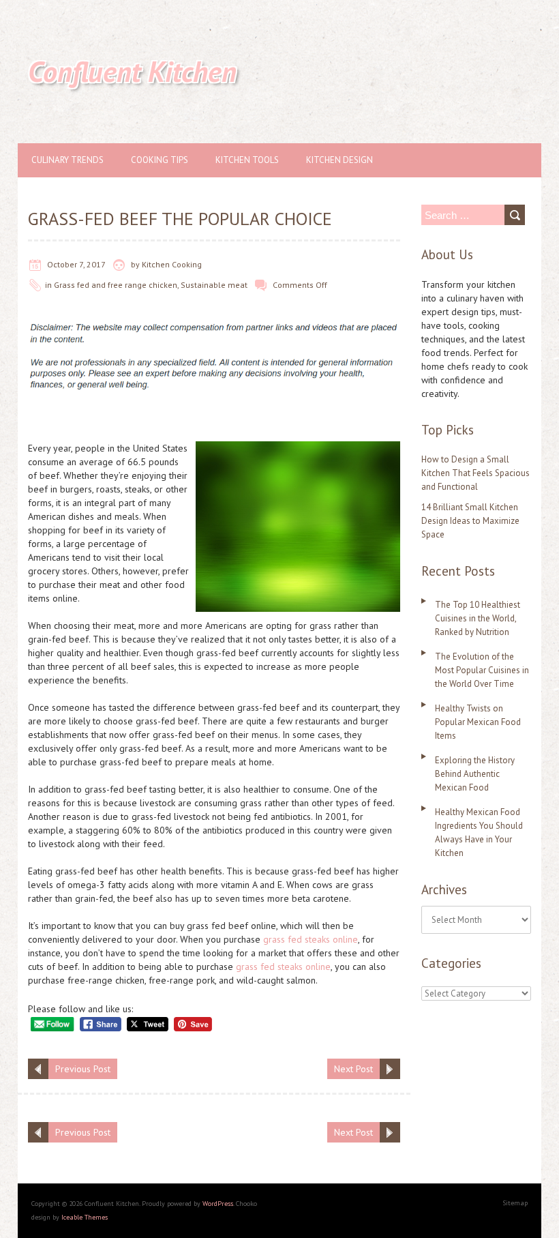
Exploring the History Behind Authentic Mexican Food (475, 773)
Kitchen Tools (247, 160)
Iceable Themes (84, 1217)
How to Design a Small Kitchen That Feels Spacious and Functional (475, 473)
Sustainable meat (214, 285)
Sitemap (515, 1202)
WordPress (217, 1203)
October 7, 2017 (76, 264)
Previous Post (82, 1069)
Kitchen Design (339, 160)
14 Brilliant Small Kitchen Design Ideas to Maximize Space (470, 520)
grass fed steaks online (310, 939)
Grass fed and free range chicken (115, 285)
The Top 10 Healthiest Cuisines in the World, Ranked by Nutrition (477, 618)
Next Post (353, 1069)
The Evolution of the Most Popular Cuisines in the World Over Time (482, 670)
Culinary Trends (67, 160)
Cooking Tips (159, 160)
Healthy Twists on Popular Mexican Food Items (478, 722)
